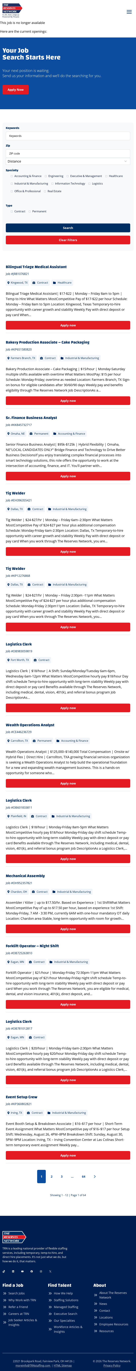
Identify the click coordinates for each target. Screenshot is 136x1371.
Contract (19, 211)
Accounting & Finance (27, 176)
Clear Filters (68, 240)
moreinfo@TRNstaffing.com (33, 1365)
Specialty (12, 170)
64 (83, 1176)
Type (9, 205)
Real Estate (54, 191)
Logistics (97, 183)
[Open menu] (129, 12)
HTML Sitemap (63, 1365)
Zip (8, 146)
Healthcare (116, 176)
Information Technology (70, 183)
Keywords (12, 128)
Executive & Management (86, 176)
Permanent (39, 211)
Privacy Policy (111, 1365)
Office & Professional (27, 191)
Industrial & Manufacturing (31, 183)
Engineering (55, 176)
